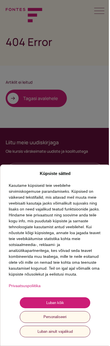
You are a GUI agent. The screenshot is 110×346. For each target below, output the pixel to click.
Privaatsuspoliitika (25, 285)
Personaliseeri (55, 317)
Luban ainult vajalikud (55, 331)
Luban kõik (55, 303)
